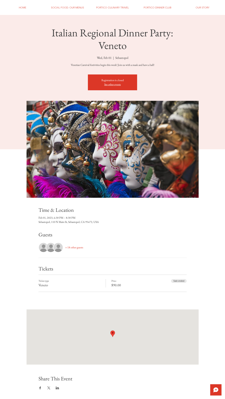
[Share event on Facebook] (40, 388)
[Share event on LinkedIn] (57, 388)
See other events (112, 84)
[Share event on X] (48, 388)
